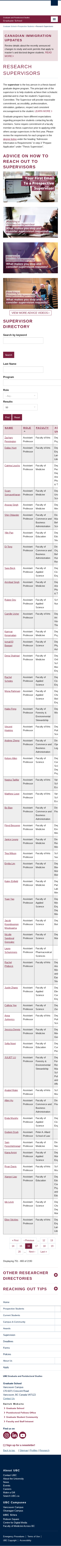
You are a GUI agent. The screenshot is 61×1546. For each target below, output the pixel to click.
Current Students (11, 1315)
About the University (13, 1478)
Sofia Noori (10, 1043)
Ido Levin (9, 1202)
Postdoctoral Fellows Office (21, 1412)
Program (8, 377)
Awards (6, 1328)
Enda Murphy (11, 1118)
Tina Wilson (10, 853)
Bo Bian (9, 807)
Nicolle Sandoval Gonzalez (9, 938)
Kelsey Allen (11, 758)
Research (44, 1450)
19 (53, 1246)
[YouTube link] (22, 1435)
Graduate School (9, 26)
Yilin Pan (9, 532)
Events (6, 1485)
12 (45, 1240)
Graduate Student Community (22, 1417)
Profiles (34, 1450)
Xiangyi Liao (11, 1176)
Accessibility (25, 1540)
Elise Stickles (11, 1219)
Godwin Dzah (11, 1132)
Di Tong (8, 546)
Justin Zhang (11, 987)
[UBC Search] (54, 3)
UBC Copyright (10, 1540)
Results (8, 401)
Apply (6, 1367)
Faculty (42, 428)
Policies (7, 1354)
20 (20, 1251)
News (6, 1482)
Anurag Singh (11, 504)
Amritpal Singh (12, 582)
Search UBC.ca (11, 1496)
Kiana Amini (11, 1152)
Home (6, 1302)
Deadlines (8, 1341)
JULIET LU (10, 1057)
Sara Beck (10, 568)
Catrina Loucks (12, 465)
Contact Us (9, 1398)
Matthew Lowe (12, 793)
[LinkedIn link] (14, 1435)
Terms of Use (34, 1536)
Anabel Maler (11, 1090)
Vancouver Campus (13, 1507)
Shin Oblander (12, 515)
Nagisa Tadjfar (12, 779)
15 (22, 1246)
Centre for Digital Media (15, 1522)
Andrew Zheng (12, 740)
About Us (7, 1360)
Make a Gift (9, 1492)
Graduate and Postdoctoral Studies (30, 1377)
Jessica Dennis (12, 1029)
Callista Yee (11, 1005)
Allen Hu (9, 1100)
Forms (6, 1347)
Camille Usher (12, 613)
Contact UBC (10, 1475)
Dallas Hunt (10, 447)
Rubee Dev (10, 599)
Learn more (42, 111)
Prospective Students (26, 26)
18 (45, 1246)
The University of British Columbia (22, 6)
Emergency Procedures (13, 1536)
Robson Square (11, 1519)
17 (37, 1246)
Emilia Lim (10, 863)
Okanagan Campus (13, 1510)
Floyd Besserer (12, 825)
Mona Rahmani (12, 691)
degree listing (10, 139)
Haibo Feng (10, 709)
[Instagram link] (6, 1435)
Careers (7, 1489)
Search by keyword (15, 335)
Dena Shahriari (12, 655)
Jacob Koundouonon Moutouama (12, 924)
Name (9, 428)
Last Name (9, 363)
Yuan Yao (9, 899)
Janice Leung (11, 839)
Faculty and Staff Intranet (19, 1421)
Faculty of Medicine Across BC (19, 1526)
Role (6, 390)
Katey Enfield (11, 881)
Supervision (9, 1335)
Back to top (9, 1450)
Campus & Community (14, 1322)
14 (14, 1246)
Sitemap (24, 1450)
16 (29, 1246)
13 (52, 1240)
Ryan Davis (11, 1166)
